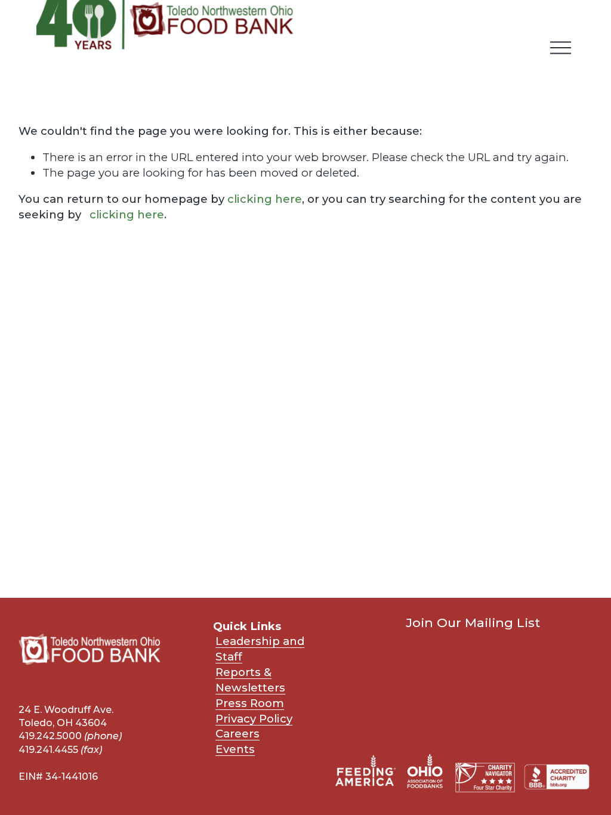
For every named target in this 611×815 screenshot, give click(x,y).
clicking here (264, 199)
